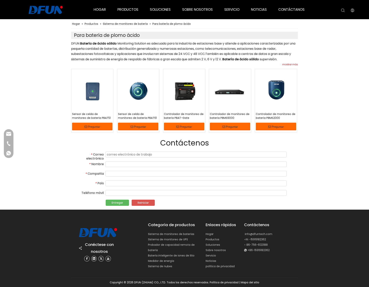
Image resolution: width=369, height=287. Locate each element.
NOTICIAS (259, 9)
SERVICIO (231, 9)
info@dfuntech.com (258, 234)
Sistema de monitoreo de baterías (171, 234)
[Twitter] (101, 258)
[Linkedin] (94, 258)
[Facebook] (87, 258)
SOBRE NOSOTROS (197, 9)
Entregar (117, 203)
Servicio (211, 255)
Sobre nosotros (216, 250)
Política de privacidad (224, 282)
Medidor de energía (161, 261)
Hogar (210, 234)
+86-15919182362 (259, 250)
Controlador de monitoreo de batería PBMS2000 (275, 116)
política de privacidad (220, 266)
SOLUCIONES (160, 9)
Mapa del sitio (250, 282)
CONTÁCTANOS (291, 9)
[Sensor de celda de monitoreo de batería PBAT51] (92, 90)
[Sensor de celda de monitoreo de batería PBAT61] (138, 90)
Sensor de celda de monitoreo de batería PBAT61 (137, 116)
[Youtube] (108, 258)
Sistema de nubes (160, 266)
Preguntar (94, 126)
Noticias (211, 261)
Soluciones (213, 245)
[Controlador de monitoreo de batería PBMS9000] (230, 90)
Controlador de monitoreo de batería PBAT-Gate (184, 116)
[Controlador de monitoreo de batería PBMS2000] (276, 90)
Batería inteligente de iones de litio (171, 255)
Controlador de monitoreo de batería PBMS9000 (229, 116)
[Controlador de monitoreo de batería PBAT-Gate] (184, 90)
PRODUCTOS (127, 9)
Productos (212, 239)
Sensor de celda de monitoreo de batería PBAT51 (91, 116)
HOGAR (100, 9)
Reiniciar (143, 203)
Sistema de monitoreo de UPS (168, 239)
